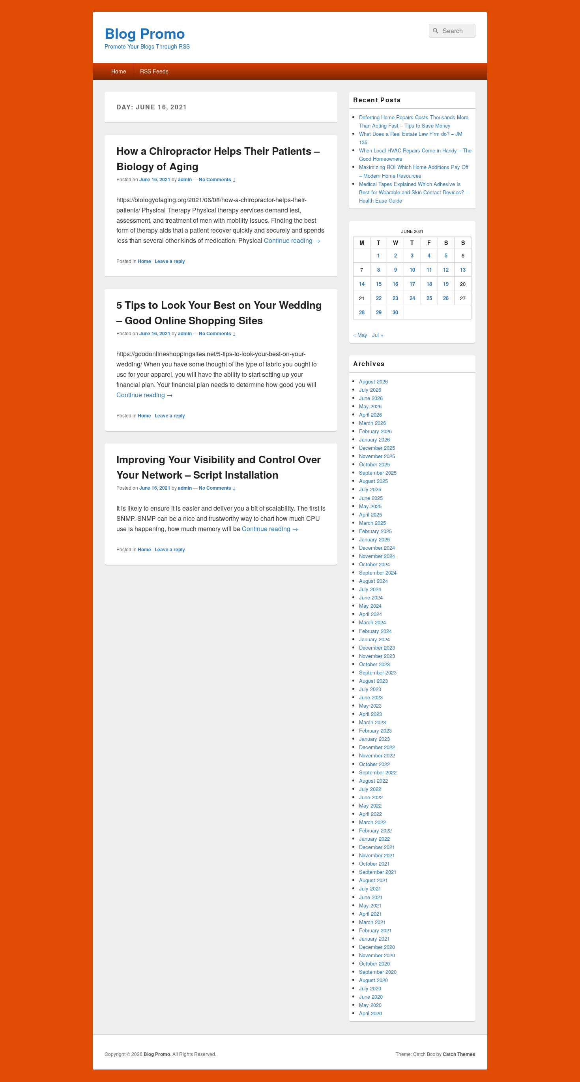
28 (362, 312)
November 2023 (377, 655)
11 (429, 269)
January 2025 (374, 539)
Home (118, 71)
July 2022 (370, 789)
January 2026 (374, 439)
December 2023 (377, 647)
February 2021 (375, 930)
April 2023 (370, 714)
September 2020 (378, 971)
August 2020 (373, 980)
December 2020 (377, 947)
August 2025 (373, 481)
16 (395, 283)
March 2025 (372, 522)
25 (429, 298)
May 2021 (370, 905)
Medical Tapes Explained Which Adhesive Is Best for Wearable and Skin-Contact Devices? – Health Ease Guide (413, 192)
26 (446, 298)
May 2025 (370, 506)
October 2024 (374, 564)
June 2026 (371, 398)
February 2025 (375, 531)
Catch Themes (459, 1054)
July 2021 (370, 888)
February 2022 (375, 830)
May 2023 (370, 705)
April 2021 (370, 913)
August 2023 (373, 680)
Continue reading (292, 240)
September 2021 (378, 871)
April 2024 (370, 614)
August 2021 (373, 880)
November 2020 (377, 955)
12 (446, 269)
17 (412, 283)
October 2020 (374, 963)
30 (395, 312)
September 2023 (378, 672)
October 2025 (374, 464)
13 (463, 269)
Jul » (377, 334)
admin (185, 179)
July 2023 (370, 689)
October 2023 (374, 664)
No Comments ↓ (217, 179)
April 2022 (370, 813)
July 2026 (370, 389)
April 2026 (370, 414)
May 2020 (370, 1005)
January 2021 (374, 938)
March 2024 (372, 622)
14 (362, 283)
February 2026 (375, 431)
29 (379, 312)
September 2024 (378, 572)
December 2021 (377, 847)
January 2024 (374, 639)
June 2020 (371, 996)
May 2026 (370, 406)
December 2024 (377, 547)
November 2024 (377, 556)
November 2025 (377, 456)
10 (412, 269)
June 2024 (371, 597)
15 (379, 283)
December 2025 (377, 447)
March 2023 (372, 722)
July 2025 (370, 489)
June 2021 (371, 897)
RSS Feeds (154, 71)
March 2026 (372, 422)
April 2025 (370, 514)
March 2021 (372, 922)
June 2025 (371, 498)
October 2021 (374, 863)
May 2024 (370, 605)
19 (446, 283)
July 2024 (370, 589)
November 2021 (377, 855)
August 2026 (373, 381)
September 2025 (378, 472)
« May (360, 334)
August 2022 (373, 780)
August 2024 (373, 580)
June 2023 (371, 697)
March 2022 (372, 822)
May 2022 (370, 805)
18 (429, 283)
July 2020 (370, 988)
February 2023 (375, 730)
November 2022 (377, 755)
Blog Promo (145, 33)
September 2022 (378, 772)
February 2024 (375, 631)
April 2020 (370, 1013)
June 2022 (371, 797)
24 (412, 298)
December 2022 (377, 747)
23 (395, 298)
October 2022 (374, 764)
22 (379, 298)
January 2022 (374, 838)
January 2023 (374, 738)
